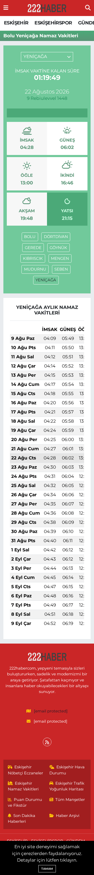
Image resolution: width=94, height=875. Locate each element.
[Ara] (88, 8)
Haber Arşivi (67, 815)
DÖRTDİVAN (56, 236)
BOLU (30, 236)
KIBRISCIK (33, 258)
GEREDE (33, 247)
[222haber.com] (46, 8)
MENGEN (60, 258)
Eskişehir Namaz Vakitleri (23, 786)
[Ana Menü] (5, 8)
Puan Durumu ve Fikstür (25, 802)
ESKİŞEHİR (16, 23)
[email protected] (51, 711)
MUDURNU (35, 269)
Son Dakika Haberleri (22, 818)
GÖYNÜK (58, 247)
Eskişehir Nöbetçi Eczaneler (25, 770)
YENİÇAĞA (46, 280)
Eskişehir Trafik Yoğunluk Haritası (67, 786)
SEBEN (61, 269)
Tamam (47, 869)
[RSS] (47, 742)
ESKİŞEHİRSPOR (53, 23)
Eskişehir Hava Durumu (67, 770)
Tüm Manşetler (70, 799)
